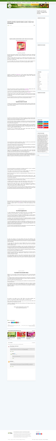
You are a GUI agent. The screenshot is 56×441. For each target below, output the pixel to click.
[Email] (18, 322)
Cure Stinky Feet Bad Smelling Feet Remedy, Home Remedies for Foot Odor (21, 338)
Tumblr (40, 129)
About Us (8, 0)
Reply (10, 351)
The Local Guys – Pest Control (14, 346)
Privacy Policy (15, 0)
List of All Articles (28, 2)
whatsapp (40, 123)
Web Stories (28, 0)
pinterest (40, 125)
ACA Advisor (11, 361)
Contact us (11, 0)
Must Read (43, 82)
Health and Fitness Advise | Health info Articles (42, 12)
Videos (43, 86)
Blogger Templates (13, 439)
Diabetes (43, 73)
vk (46, 125)
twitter (46, 121)
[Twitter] (13, 322)
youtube (46, 127)
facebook (40, 121)
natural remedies (11, 20)
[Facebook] (11, 322)
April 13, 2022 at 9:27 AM (14, 354)
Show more (33, 330)
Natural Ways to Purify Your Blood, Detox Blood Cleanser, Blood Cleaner (30, 338)
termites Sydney (26, 349)
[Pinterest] (16, 322)
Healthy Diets (43, 77)
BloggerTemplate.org (22, 439)
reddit (46, 123)
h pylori (30, 168)
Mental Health (43, 81)
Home (12, 2)
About (34, 439)
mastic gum (25, 212)
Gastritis (31, 38)
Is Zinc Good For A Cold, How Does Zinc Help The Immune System (11, 338)
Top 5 (14, 2)
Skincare (43, 85)
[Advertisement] (21, 14)
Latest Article (24, 2)
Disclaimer (37, 2)
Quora (46, 129)
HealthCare (43, 76)
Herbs (43, 78)
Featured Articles (19, 2)
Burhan (13, 353)
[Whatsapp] (15, 322)
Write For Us (24, 0)
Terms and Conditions (20, 0)
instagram (40, 127)
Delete (13, 351)
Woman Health (43, 89)
